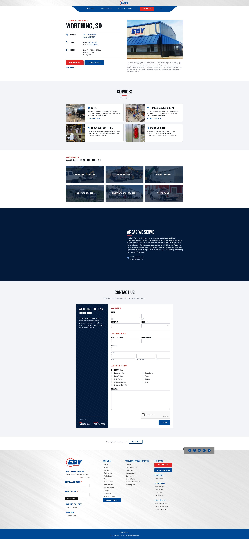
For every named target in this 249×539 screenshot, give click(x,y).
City (112, 359)
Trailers (106, 470)
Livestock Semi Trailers (121, 385)
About (106, 467)
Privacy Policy (124, 532)
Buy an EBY (147, 9)
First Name (71, 491)
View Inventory (74, 62)
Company (114, 322)
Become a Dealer (109, 496)
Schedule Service (94, 62)
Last (142, 319)
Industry (144, 322)
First (112, 319)
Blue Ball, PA (130, 464)
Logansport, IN (131, 473)
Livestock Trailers (120, 382)
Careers (106, 491)
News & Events (109, 488)
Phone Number (146, 338)
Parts (147, 376)
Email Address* (117, 338)
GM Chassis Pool (161, 504)
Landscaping (159, 495)
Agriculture (159, 489)
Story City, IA (130, 479)
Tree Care (158, 492)
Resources (159, 478)
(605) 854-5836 (92, 42)
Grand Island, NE (131, 467)
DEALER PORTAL (112, 500)
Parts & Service (109, 482)
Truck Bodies (149, 373)
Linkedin (204, 450)
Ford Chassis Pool (161, 506)
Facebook (189, 450)
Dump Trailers (118, 376)
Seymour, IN (130, 476)
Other (147, 382)
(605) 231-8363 (93, 45)
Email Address (73, 482)
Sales (106, 479)
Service (147, 379)
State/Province (140, 359)
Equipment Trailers (120, 373)
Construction (159, 487)
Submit (164, 422)
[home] (124, 2)
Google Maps (209, 450)
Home (106, 464)
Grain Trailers (118, 379)
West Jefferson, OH (133, 482)
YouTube (199, 450)
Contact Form (71, 516)
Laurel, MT (129, 470)
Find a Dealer (135, 442)
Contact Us (107, 493)
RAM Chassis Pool (161, 509)
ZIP (157, 359)
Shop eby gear (163, 470)
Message (114, 389)
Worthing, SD (130, 485)
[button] (161, 9)
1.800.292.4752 (72, 507)
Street (113, 352)
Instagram (194, 450)
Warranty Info (108, 485)
